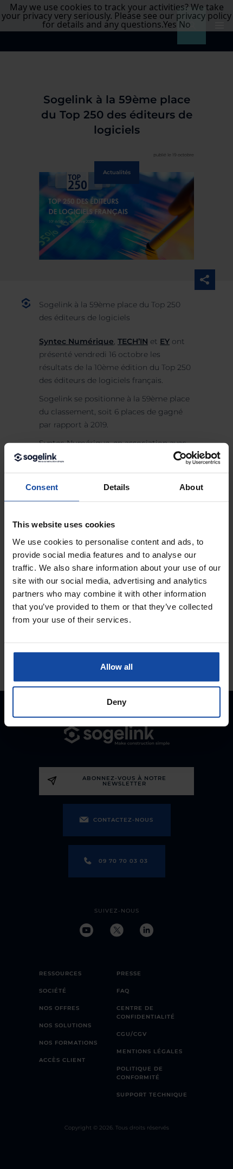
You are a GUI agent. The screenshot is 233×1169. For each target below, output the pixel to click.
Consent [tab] (41, 487)
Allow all (116, 666)
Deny (116, 701)
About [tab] (191, 487)
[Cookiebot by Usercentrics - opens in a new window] (173, 458)
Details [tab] (116, 487)
